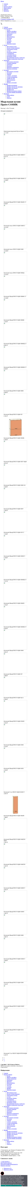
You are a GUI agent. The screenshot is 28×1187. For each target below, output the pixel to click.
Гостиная (9, 38)
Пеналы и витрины (12, 68)
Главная (6, 4)
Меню (2, 1)
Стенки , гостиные (12, 75)
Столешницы (10, 53)
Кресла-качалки (11, 80)
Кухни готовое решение (13, 48)
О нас (5, 5)
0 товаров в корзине (6, 19)
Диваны (9, 74)
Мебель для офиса (11, 31)
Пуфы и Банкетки (11, 32)
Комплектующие (11, 43)
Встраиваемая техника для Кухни (16, 57)
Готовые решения (11, 63)
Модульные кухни (12, 46)
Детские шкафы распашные (14, 92)
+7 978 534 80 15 (5, 1161)
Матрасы (9, 35)
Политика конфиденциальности (9, 1164)
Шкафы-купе (10, 89)
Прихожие (9, 34)
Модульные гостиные (12, 71)
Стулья (8, 50)
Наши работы (7, 8)
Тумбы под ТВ (11, 78)
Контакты (6, 10)
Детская (9, 39)
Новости (6, 9)
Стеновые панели (11, 55)
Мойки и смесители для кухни (15, 59)
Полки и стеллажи (12, 82)
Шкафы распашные (12, 85)
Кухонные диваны (12, 52)
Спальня (9, 41)
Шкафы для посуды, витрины (15, 86)
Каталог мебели (8, 6)
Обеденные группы (12, 49)
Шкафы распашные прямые (14, 91)
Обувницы (10, 64)
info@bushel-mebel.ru (6, 1163)
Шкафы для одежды (12, 88)
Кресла (9, 81)
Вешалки (9, 66)
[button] (2, 1173)
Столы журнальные (12, 77)
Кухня (8, 30)
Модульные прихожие (13, 61)
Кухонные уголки (11, 56)
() (13, 19)
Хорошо (3, 1185)
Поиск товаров (5, 20)
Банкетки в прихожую (13, 67)
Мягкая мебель (11, 36)
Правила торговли (5, 1165)
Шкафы (9, 42)
